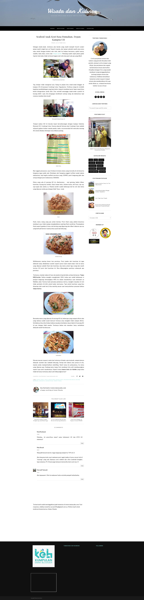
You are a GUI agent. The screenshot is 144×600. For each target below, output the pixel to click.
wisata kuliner (92, 168)
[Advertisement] (58, 525)
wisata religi (102, 171)
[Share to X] (80, 376)
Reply (82, 443)
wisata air (101, 159)
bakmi (38, 379)
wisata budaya (92, 165)
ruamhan (35, 380)
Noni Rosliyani (41, 432)
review (78, 379)
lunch (46, 379)
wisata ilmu (100, 165)
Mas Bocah (40, 447)
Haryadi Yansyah (42, 470)
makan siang (59, 379)
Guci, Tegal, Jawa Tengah (101, 198)
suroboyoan (49, 380)
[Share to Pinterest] (83, 376)
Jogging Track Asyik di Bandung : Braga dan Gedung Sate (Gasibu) (100, 149)
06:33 (38, 450)
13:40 (38, 434)
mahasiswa (51, 379)
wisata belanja (100, 162)
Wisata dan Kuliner (72, 10)
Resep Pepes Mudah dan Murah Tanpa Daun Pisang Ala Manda (102, 205)
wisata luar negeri (101, 168)
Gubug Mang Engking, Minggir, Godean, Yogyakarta (102, 191)
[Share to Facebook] (77, 376)
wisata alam (91, 162)
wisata (95, 159)
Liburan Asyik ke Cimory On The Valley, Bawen (102, 184)
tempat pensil (57, 53)
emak (42, 379)
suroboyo (42, 380)
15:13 (38, 472)
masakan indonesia (69, 379)
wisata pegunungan (93, 171)
